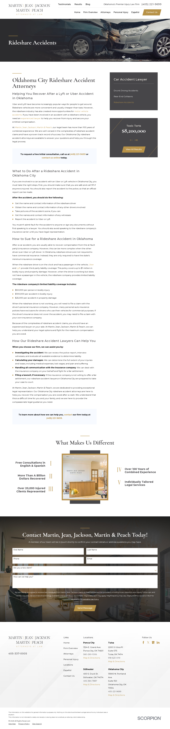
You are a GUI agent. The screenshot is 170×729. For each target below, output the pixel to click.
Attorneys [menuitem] (106, 12)
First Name (18, 550)
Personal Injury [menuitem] (120, 12)
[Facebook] (143, 642)
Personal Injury (71, 659)
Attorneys (68, 654)
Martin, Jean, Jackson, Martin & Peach (33, 127)
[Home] (29, 9)
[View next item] (136, 140)
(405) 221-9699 (152, 4)
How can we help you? (23, 577)
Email (89, 559)
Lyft (18, 268)
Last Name (92, 550)
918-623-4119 (114, 658)
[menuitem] (134, 91)
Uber (91, 264)
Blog (87, 4)
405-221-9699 (114, 691)
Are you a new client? (22, 568)
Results (78, 4)
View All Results (134, 149)
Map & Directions (91, 658)
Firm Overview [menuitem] (90, 12)
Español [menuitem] (135, 12)
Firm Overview (70, 648)
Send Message (85, 608)
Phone (16, 559)
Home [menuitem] (77, 12)
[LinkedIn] (158, 642)
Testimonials (64, 4)
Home (66, 643)
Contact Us (151, 12)
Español (67, 670)
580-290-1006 (90, 654)
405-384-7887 (90, 681)
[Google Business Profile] (153, 642)
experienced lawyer (31, 118)
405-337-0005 (17, 653)
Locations (68, 665)
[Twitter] (148, 642)
